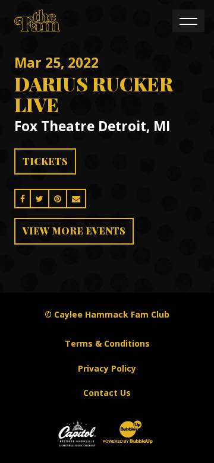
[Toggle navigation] (188, 20)
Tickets (45, 161)
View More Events (74, 230)
